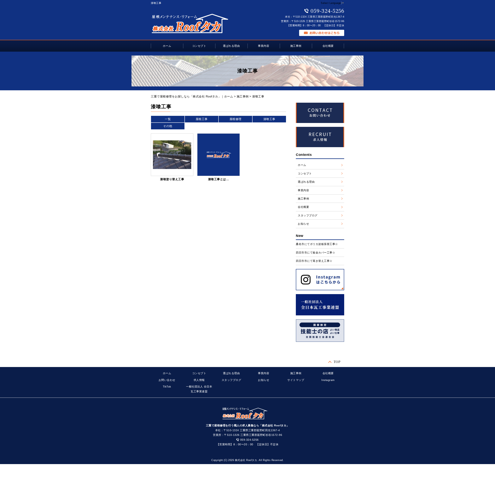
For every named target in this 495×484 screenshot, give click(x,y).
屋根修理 (236, 119)
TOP (337, 361)
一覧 (168, 119)
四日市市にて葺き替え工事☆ (314, 260)
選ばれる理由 (231, 45)
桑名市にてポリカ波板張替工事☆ (317, 244)
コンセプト (199, 45)
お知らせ (303, 223)
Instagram (328, 380)
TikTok (167, 386)
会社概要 (328, 45)
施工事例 (295, 45)
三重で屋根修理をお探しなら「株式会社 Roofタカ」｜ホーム (192, 96)
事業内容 (263, 45)
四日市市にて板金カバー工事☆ (315, 252)
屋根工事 (202, 119)
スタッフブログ (307, 215)
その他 (167, 126)
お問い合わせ (167, 380)
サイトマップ (295, 380)
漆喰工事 (269, 119)
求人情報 (199, 380)
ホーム (167, 45)
